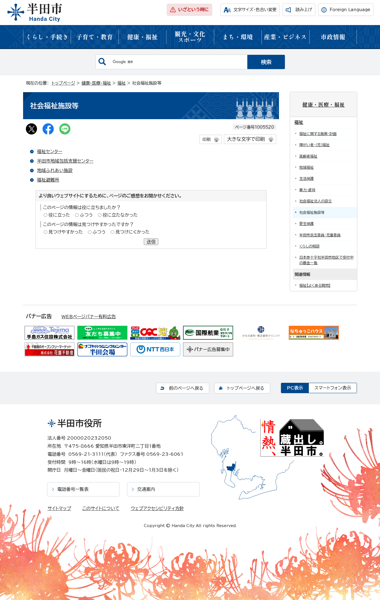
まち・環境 (237, 36)
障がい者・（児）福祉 (314, 145)
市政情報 (333, 36)
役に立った (59, 215)
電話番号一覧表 (72, 489)
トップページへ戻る (245, 388)
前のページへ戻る (186, 388)
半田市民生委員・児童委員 (320, 235)
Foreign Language (350, 10)
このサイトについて (101, 508)
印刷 (206, 139)
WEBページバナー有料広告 (88, 316)
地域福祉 (306, 167)
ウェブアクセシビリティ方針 (157, 508)
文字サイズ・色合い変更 (255, 10)
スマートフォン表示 (332, 388)
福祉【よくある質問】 (314, 285)
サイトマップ (59, 508)
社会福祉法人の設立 (315, 201)
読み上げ (303, 10)
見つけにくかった (132, 232)
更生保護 (306, 224)
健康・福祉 (142, 36)
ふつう (86, 215)
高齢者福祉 (308, 156)
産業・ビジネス (285, 36)
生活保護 (306, 178)
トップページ (63, 83)
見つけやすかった (65, 232)
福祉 (121, 83)
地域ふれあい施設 (55, 170)
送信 (151, 241)
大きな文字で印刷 (246, 139)
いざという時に (193, 9)
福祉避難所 (48, 180)
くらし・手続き (47, 36)
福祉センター (49, 151)
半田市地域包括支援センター (65, 161)
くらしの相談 (309, 246)
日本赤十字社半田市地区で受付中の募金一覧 (326, 260)
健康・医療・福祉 (96, 83)
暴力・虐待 (307, 190)
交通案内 (146, 489)
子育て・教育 (94, 36)
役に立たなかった (120, 215)
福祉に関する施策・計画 (318, 134)
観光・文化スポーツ (190, 36)
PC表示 (295, 388)
